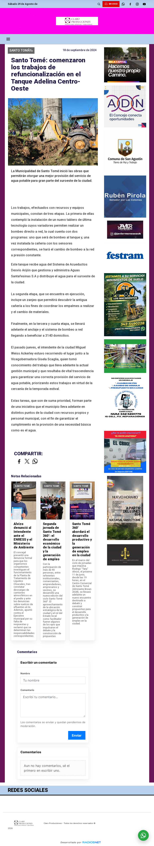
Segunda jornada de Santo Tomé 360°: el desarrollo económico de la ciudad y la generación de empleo (52, 541)
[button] (98, 4)
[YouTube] (144, 4)
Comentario (27, 690)
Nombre (25, 673)
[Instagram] (137, 4)
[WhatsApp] (123, 4)
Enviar (77, 735)
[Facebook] (130, 4)
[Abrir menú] (8, 39)
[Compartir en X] (27, 461)
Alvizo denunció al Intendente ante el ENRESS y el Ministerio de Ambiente (24, 535)
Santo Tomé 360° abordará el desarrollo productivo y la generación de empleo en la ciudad (82, 539)
